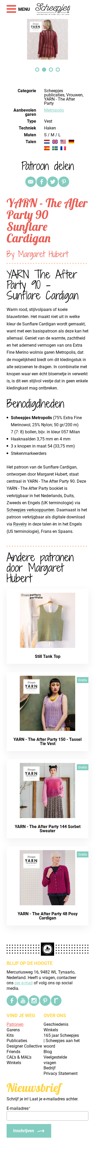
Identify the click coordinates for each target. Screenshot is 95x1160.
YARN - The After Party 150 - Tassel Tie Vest (47, 741)
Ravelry (20, 524)
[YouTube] (23, 1000)
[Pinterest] (64, 181)
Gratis (82, 680)
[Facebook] (12, 1000)
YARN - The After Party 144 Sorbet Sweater (47, 828)
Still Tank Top (47, 656)
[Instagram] (34, 1000)
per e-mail (24, 982)
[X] (53, 181)
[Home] (53, 9)
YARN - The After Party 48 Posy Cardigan (48, 915)
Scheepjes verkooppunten (30, 509)
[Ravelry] (56, 1000)
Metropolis (54, 110)
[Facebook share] (41, 181)
